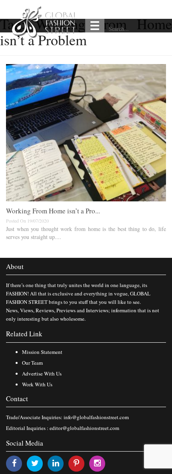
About (15, 266)
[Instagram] (97, 463)
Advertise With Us (42, 373)
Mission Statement (42, 352)
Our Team (32, 362)
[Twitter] (35, 463)
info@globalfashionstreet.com (96, 417)
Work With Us (37, 384)
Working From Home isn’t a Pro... (53, 210)
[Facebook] (14, 463)
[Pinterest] (76, 463)
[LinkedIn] (55, 463)
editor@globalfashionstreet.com (84, 428)
